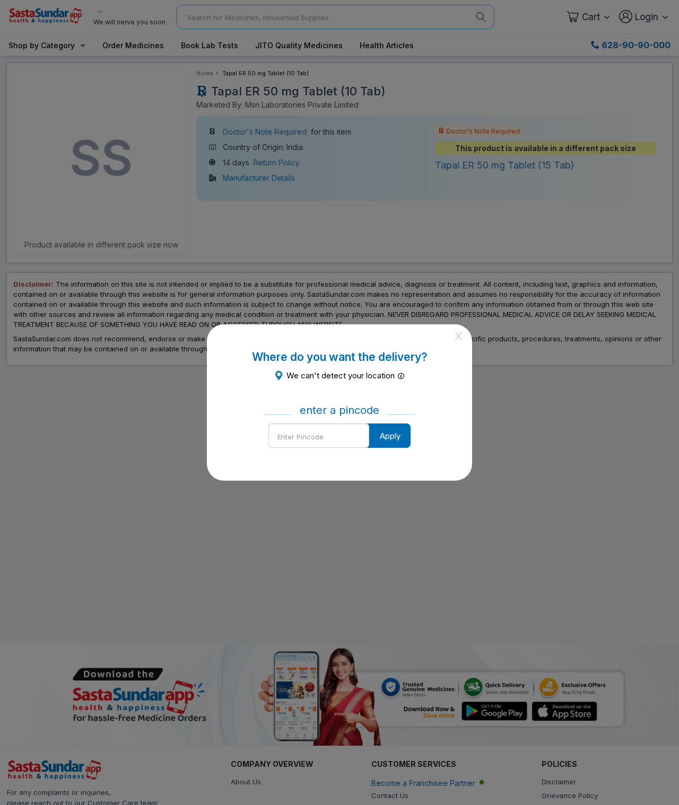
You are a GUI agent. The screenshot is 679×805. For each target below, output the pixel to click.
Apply (390, 436)
